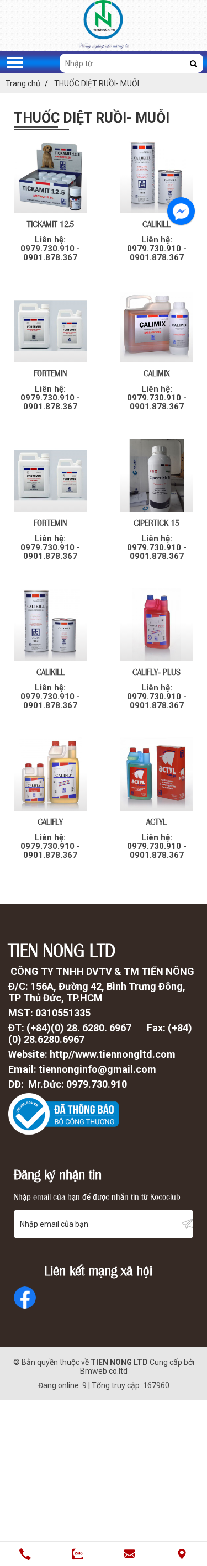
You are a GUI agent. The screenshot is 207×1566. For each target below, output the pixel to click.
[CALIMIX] (157, 326)
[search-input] (131, 63)
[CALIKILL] (157, 176)
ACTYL (156, 820)
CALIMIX (157, 372)
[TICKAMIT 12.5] (50, 176)
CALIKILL (156, 223)
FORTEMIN (50, 372)
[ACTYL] (157, 774)
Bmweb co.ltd (104, 1371)
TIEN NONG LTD (119, 1362)
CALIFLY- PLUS (156, 671)
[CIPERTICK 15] (157, 475)
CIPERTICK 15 (156, 522)
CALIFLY (50, 820)
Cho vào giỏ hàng (50, 261)
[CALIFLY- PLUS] (157, 625)
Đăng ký (187, 1223)
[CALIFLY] (50, 774)
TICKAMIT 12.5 (50, 223)
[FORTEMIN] (50, 326)
